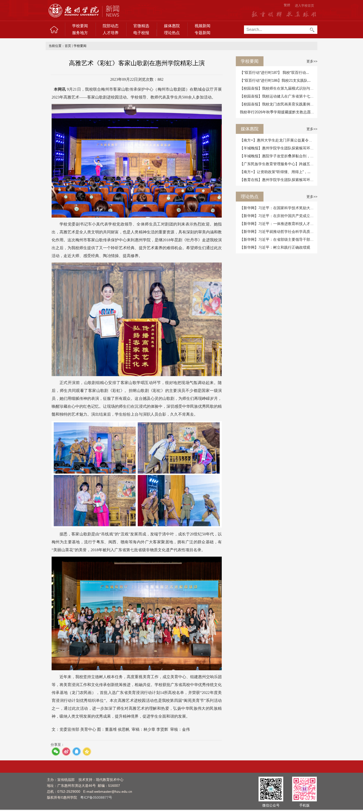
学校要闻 (80, 26)
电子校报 (141, 33)
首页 (68, 46)
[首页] (54, 29)
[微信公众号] (271, 789)
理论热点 (172, 33)
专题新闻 (202, 33)
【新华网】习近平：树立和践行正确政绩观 (275, 247)
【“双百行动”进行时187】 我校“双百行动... (274, 72)
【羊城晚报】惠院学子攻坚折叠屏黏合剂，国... (278, 156)
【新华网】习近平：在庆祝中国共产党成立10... (278, 216)
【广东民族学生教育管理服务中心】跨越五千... (278, 164)
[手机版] (304, 789)
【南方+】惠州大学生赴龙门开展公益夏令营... (277, 140)
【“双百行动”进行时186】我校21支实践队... (275, 80)
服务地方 (80, 33)
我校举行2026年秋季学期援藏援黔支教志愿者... (278, 112)
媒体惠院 (172, 26)
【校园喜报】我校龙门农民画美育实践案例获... (278, 104)
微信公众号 (271, 805)
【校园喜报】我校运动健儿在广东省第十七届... (278, 96)
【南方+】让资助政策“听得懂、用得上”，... (275, 172)
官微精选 (141, 26)
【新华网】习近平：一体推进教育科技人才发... (278, 224)
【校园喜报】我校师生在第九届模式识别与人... (278, 88)
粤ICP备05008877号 (96, 797)
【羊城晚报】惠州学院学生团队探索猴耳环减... (278, 148)
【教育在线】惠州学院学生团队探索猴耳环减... (278, 180)
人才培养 (111, 33)
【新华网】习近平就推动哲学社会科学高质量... (278, 231)
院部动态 (111, 26)
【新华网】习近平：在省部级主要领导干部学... (278, 239)
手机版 (304, 805)
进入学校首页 (304, 5)
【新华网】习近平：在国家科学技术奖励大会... (278, 208)
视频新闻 (202, 26)
